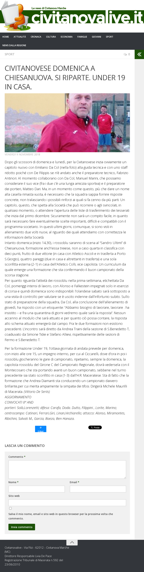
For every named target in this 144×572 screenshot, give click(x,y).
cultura (51, 36)
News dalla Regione (14, 45)
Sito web (14, 496)
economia (67, 36)
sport (109, 36)
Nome (13, 482)
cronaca (36, 36)
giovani (96, 36)
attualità (20, 36)
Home (5, 36)
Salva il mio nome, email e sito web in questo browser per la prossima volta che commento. (60, 516)
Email (74, 482)
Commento (17, 456)
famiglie (82, 36)
